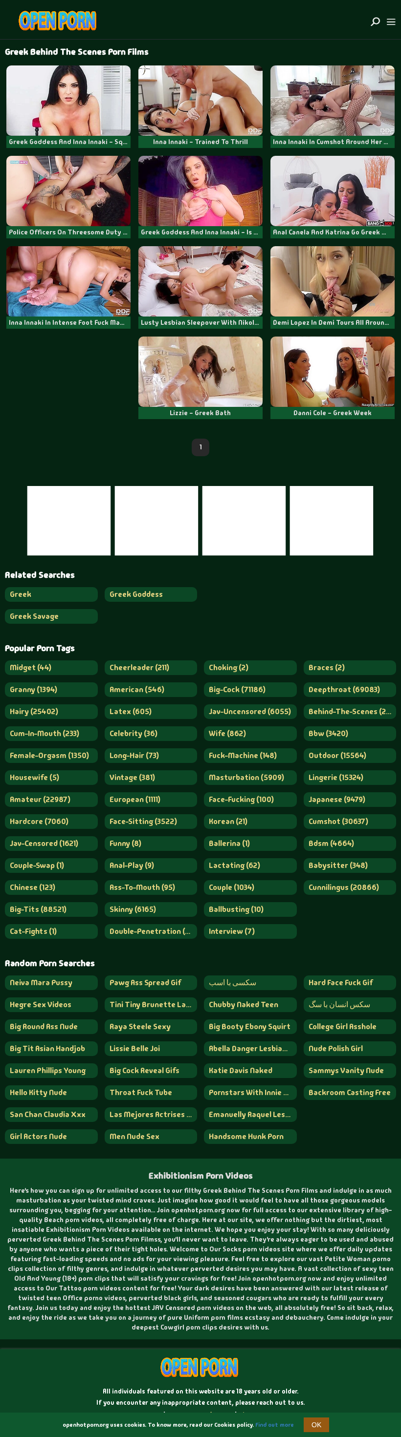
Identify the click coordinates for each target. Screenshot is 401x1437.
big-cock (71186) (237, 689)
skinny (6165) (133, 909)
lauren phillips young (48, 1070)
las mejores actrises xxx (154, 1114)
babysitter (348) (338, 865)
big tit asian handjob (47, 1048)
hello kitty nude (38, 1092)
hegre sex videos (40, 1004)
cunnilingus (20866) (344, 887)
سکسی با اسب (232, 982)
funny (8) (125, 843)
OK (316, 1425)
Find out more (274, 1425)
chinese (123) (32, 887)
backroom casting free (350, 1092)
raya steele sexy (140, 1026)
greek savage (34, 616)
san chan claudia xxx (48, 1114)
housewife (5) (34, 777)
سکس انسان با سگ (339, 1004)
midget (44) (30, 667)
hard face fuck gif (341, 982)
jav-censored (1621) (44, 843)
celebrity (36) (133, 733)
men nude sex (134, 1136)
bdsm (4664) (331, 843)
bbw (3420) (328, 733)
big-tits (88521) (38, 909)
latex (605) (131, 711)
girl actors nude (38, 1136)
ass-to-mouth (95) (142, 887)
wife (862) (227, 733)
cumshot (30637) (338, 821)
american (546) (137, 689)
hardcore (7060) (39, 821)
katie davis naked (240, 1070)
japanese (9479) (337, 799)
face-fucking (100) (241, 799)
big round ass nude (44, 1026)
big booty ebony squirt (249, 1026)
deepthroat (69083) (344, 689)
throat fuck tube (141, 1092)
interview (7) (232, 931)
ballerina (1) (229, 843)
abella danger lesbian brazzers (253, 1048)
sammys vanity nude (346, 1070)
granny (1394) (33, 689)
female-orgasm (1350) (49, 755)
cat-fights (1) (33, 931)
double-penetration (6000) (154, 931)
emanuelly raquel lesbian (253, 1114)
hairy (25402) (34, 711)
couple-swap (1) (37, 865)
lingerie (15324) (336, 777)
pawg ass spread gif (145, 982)
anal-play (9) (132, 865)
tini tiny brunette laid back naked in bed (154, 1004)
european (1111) (135, 799)
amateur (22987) (40, 799)
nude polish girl (336, 1048)
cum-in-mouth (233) (44, 733)
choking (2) (228, 667)
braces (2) (327, 667)
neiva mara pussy (41, 982)
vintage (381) (132, 777)
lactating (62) (234, 865)
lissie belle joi (135, 1048)
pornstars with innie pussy (253, 1092)
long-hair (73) (134, 755)
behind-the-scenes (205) (353, 711)
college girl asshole (343, 1026)
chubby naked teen (243, 1004)
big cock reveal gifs (144, 1070)
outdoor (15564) (337, 755)
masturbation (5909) (246, 777)
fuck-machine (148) (243, 755)
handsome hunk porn (246, 1136)
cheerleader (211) (139, 667)
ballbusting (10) (236, 909)
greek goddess (136, 594)
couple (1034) (231, 887)
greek (20, 594)
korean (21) (228, 821)
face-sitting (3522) (143, 821)
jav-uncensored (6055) (250, 711)
